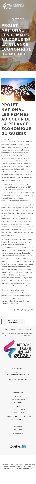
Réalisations (18, 429)
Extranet (18, 423)
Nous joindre (18, 433)
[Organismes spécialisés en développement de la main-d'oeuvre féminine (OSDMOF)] (13, 5)
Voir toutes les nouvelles (13, 321)
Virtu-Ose (18, 468)
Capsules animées (19, 409)
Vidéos (18, 406)
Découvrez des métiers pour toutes (18, 416)
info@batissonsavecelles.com (18, 375)
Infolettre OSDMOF (18, 419)
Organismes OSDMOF (18, 399)
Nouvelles (18, 403)
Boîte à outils (18, 426)
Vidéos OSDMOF (19, 413)
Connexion (27, 468)
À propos (18, 396)
